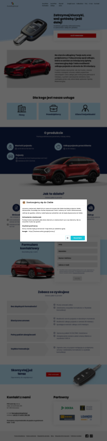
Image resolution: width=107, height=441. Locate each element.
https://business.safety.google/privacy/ (42, 231)
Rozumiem (78, 238)
